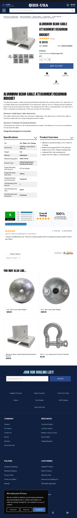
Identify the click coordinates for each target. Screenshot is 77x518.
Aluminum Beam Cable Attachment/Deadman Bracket (21, 355)
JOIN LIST (60, 379)
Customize (13, 509)
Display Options (15, 254)
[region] (26, 502)
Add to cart (56, 66)
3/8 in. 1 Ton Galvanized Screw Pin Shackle (54, 354)
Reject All (26, 509)
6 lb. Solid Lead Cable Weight (16, 309)
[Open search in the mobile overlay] (42, 10)
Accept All (39, 509)
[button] (13, 5)
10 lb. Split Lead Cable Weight (51, 309)
